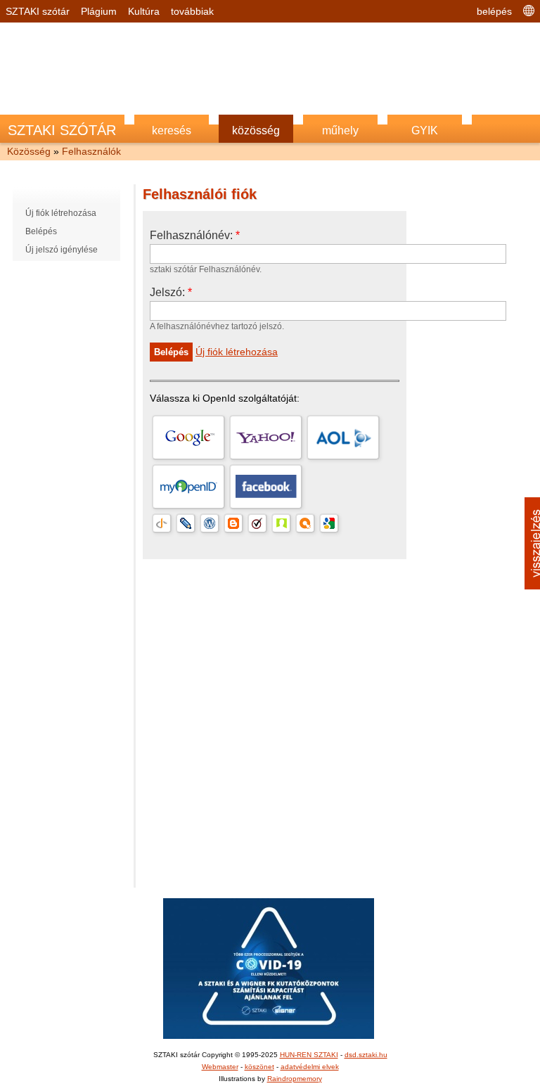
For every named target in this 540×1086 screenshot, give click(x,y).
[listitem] (270, 492)
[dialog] (270, 543)
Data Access (270, 785)
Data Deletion (190, 785)
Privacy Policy (349, 785)
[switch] (444, 522)
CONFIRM (173, 731)
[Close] (512, 301)
